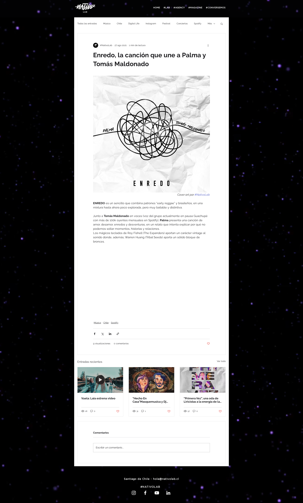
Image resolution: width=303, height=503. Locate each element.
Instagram (151, 23)
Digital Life (133, 23)
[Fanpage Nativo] (145, 493)
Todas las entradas (87, 23)
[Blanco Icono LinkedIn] (168, 493)
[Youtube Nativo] (157, 493)
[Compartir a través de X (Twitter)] (102, 333)
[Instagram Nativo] (134, 493)
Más (210, 23)
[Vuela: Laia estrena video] (100, 380)
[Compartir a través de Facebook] (94, 333)
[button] (221, 23)
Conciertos (182, 23)
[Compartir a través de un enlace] (117, 333)
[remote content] (151, 282)
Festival (166, 23)
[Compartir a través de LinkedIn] (110, 333)
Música (106, 23)
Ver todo (221, 361)
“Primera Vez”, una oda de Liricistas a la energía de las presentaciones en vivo (202, 400)
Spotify (197, 23)
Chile (119, 23)
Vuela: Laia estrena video (98, 398)
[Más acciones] (208, 45)
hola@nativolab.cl (166, 479)
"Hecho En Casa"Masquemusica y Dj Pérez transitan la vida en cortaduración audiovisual (150, 400)
